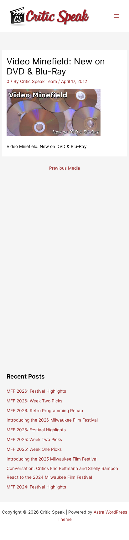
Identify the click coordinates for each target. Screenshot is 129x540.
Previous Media (64, 168)
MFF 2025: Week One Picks (34, 449)
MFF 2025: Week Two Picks (34, 439)
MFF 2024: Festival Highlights (36, 486)
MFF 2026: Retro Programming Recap (45, 410)
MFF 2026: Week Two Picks (34, 400)
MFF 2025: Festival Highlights (36, 429)
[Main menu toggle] (116, 16)
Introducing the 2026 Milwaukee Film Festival (52, 420)
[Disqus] (64, 256)
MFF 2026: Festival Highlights (36, 391)
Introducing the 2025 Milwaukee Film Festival (52, 458)
